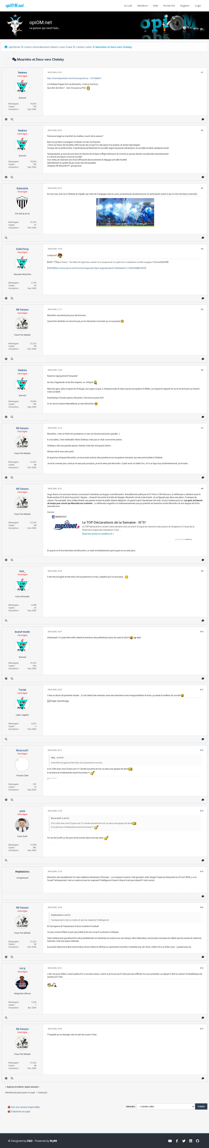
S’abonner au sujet (20, 1111)
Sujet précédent (15, 1087)
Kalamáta (22, 188)
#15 (201, 907)
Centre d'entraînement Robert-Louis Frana (48, 47)
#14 (201, 871)
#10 (201, 632)
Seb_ (22, 571)
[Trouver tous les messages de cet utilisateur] (12, 119)
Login (198, 5)
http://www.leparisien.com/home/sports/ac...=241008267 (74, 78)
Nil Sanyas (22, 309)
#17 (201, 1029)
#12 (201, 750)
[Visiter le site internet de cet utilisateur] (6, 119)
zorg (22, 968)
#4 (202, 249)
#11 (201, 690)
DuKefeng (22, 249)
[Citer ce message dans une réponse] (203, 119)
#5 (202, 309)
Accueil (128, 5)
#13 (201, 811)
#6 (202, 370)
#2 (202, 130)
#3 (202, 188)
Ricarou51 (22, 750)
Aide (155, 5)
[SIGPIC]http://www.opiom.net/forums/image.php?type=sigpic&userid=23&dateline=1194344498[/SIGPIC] (96, 268)
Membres (142, 5)
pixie (22, 811)
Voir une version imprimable (25, 1107)
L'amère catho (84, 47)
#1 (202, 72)
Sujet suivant (31, 1087)
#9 (202, 571)
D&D (29, 1141)
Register (184, 5)
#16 (201, 968)
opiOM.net (15, 5)
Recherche (169, 5)
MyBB (53, 1141)
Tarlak (22, 689)
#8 (202, 489)
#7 (202, 428)
